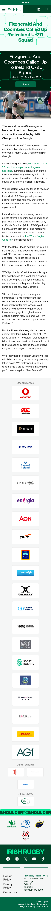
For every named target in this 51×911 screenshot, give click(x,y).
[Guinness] (25, 429)
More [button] (24, 2)
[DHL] (25, 734)
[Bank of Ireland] (25, 465)
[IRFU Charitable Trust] (25, 801)
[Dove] (25, 644)
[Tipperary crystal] (35, 772)
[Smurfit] (25, 609)
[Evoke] (25, 716)
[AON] (25, 519)
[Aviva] (25, 447)
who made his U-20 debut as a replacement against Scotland (24, 167)
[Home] (14, 9)
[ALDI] (25, 555)
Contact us (10, 892)
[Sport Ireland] (25, 662)
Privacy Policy (8, 886)
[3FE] (16, 772)
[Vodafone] (25, 393)
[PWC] (25, 537)
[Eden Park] (25, 698)
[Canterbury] (25, 411)
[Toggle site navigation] (4, 9)
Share (25, 84)
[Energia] (25, 501)
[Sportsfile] (25, 784)
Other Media (42, 906)
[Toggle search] (47, 9)
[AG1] (25, 752)
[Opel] (25, 483)
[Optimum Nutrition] (25, 626)
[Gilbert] (25, 591)
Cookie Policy (7, 877)
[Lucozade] (25, 573)
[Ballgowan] (25, 680)
